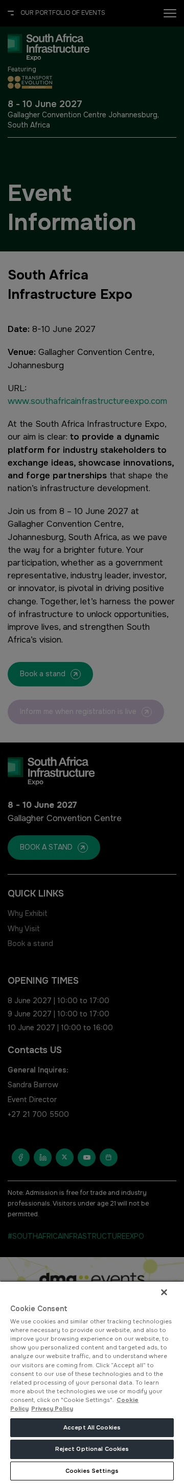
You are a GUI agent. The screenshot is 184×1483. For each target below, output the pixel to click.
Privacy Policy (52, 1408)
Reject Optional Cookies (92, 1448)
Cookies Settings (92, 1470)
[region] (92, 1382)
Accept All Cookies (92, 1427)
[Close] (164, 1292)
